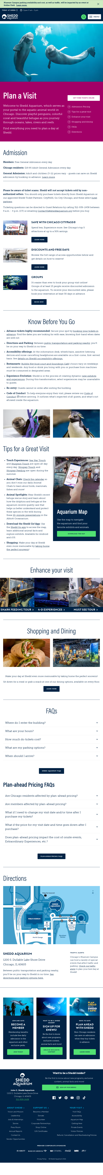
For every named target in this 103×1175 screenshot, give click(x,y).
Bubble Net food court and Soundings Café (45, 364)
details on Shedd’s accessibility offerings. (40, 358)
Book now (40, 302)
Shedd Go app (18, 527)
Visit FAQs (77, 1111)
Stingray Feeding (16, 470)
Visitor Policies (77, 1131)
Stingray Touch (26, 467)
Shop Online (41, 1127)
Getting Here (77, 1123)
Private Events (77, 1127)
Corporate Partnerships (40, 1123)
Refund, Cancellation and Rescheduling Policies (77, 1135)
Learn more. (21, 5)
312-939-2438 (22, 1099)
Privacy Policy (41, 1159)
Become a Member (41, 1111)
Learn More (40, 267)
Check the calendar (33, 479)
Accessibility (77, 1115)
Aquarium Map (77, 1119)
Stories (15, 1123)
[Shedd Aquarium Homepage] (10, 16)
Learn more (48, 177)
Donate (41, 1115)
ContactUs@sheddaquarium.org (55, 211)
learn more (40, 239)
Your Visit (76, 1107)
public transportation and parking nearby (67, 343)
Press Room (15, 1127)
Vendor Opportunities (15, 1139)
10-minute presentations (26, 515)
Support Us (40, 1107)
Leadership (15, 1115)
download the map (82, 534)
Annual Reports (15, 1131)
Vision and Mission (15, 1111)
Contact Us (15, 1135)
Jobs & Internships (15, 1119)
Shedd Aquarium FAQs (51, 771)
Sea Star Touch (37, 460)
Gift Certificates (40, 1131)
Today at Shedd (9, 10)
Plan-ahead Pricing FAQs (51, 856)
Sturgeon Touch (20, 464)
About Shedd (15, 1107)
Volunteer (41, 1119)
